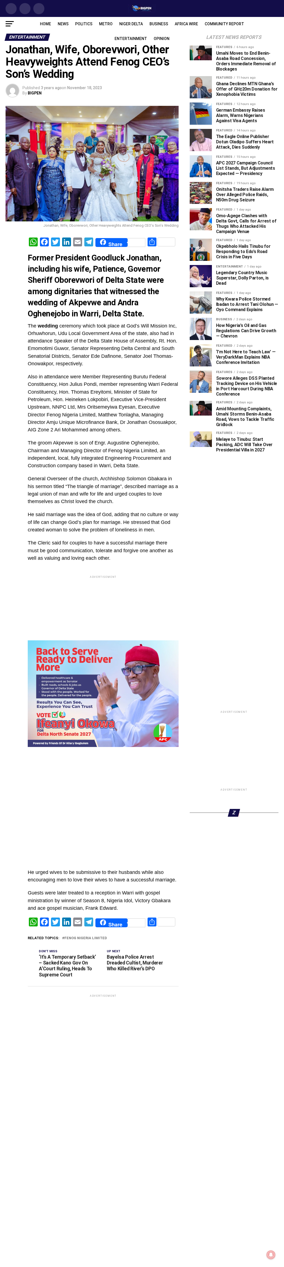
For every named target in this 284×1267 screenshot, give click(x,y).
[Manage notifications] (271, 1254)
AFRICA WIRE (186, 24)
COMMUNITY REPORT (224, 24)
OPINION (161, 38)
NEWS (63, 24)
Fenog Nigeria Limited (85, 995)
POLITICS (83, 24)
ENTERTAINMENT (131, 38)
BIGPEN (35, 93)
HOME (45, 24)
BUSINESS (158, 24)
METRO (106, 24)
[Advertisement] (103, 817)
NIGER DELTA (131, 24)
